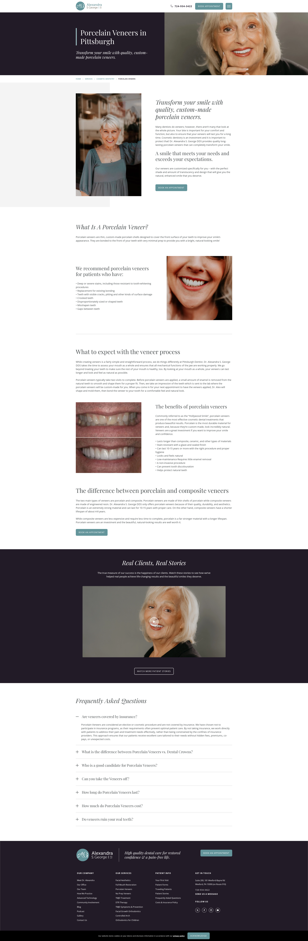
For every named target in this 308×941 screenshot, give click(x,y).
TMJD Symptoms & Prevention (129, 907)
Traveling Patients (163, 889)
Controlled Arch (123, 915)
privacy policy (179, 936)
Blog (79, 907)
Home (78, 79)
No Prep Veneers (123, 893)
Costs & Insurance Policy (166, 902)
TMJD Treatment (123, 898)
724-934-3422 (183, 6)
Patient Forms (161, 884)
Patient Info (163, 873)
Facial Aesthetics (123, 880)
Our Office (81, 884)
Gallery (80, 915)
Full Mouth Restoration (126, 884)
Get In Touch (203, 873)
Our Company (85, 873)
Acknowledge (198, 935)
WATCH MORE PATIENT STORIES (154, 671)
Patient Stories (162, 893)
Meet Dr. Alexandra (85, 880)
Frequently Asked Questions (168, 898)
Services (89, 79)
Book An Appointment (171, 187)
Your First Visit (162, 880)
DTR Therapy (121, 902)
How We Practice (84, 893)
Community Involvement (88, 902)
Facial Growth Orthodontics (128, 911)
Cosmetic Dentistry (105, 79)
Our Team (81, 889)
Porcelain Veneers (124, 889)
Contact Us (82, 920)
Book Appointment (209, 6)
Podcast (80, 911)
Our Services (123, 873)
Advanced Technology (87, 898)
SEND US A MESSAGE (206, 894)
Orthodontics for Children (127, 920)
